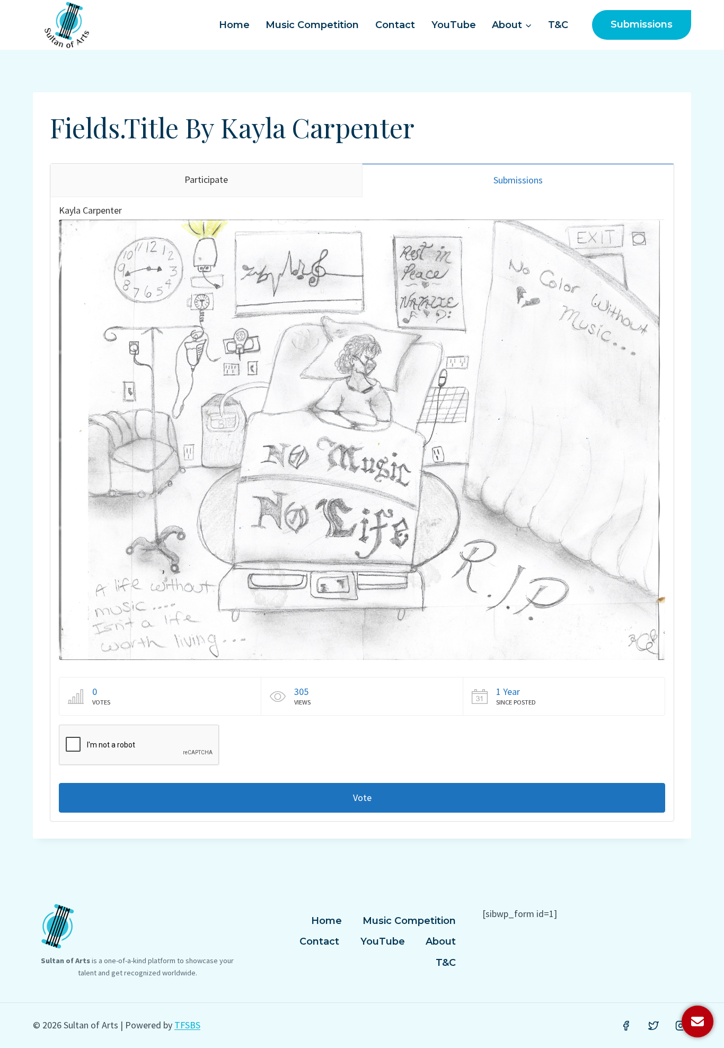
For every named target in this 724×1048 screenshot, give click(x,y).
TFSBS (187, 1025)
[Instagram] (680, 1025)
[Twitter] (653, 1025)
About (441, 941)
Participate (206, 179)
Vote (362, 797)
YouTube (453, 25)
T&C (558, 25)
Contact (395, 25)
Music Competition (312, 25)
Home (234, 25)
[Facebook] (626, 1025)
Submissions (642, 24)
